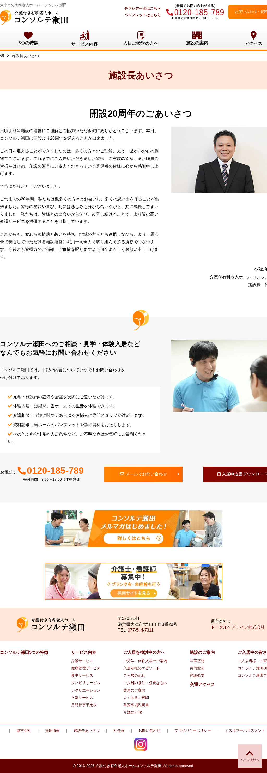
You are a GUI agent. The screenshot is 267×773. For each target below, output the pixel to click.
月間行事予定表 (84, 705)
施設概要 (197, 675)
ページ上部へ (249, 760)
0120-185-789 (55, 470)
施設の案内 (197, 42)
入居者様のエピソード (141, 668)
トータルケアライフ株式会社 (238, 627)
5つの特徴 (28, 42)
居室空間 (197, 661)
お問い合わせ (149, 730)
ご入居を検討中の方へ (144, 652)
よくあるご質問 (136, 697)
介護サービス (82, 661)
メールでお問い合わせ (146, 474)
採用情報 (52, 730)
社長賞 (118, 730)
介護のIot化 (132, 712)
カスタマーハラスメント (245, 730)
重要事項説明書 (136, 705)
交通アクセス (202, 684)
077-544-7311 (141, 630)
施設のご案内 (202, 652)
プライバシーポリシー (192, 730)
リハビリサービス (85, 683)
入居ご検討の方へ (141, 43)
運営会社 (23, 730)
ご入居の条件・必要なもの (145, 683)
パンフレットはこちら (142, 15)
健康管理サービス (85, 668)
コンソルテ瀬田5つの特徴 (24, 652)
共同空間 (197, 668)
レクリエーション (85, 690)
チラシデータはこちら (142, 8)
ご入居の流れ (134, 675)
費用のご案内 (134, 690)
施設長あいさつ (25, 55)
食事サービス (82, 675)
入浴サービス (82, 697)
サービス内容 (84, 44)
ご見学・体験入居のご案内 (145, 661)
